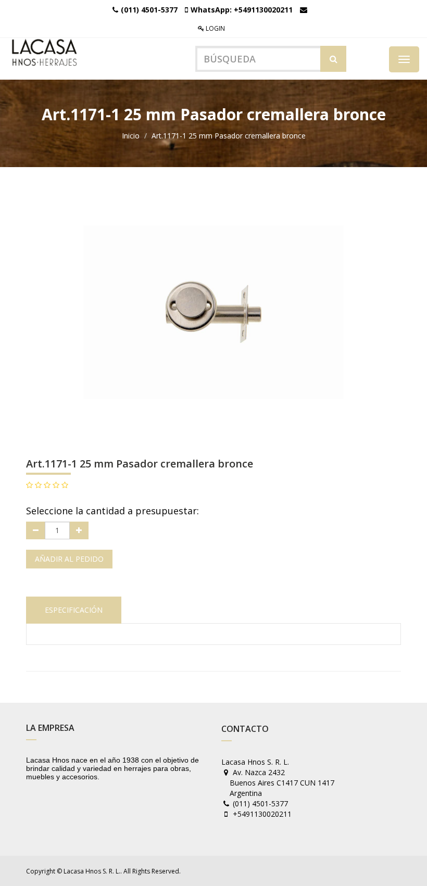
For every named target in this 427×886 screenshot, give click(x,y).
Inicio (131, 136)
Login (214, 28)
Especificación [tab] (74, 610)
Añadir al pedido (69, 559)
